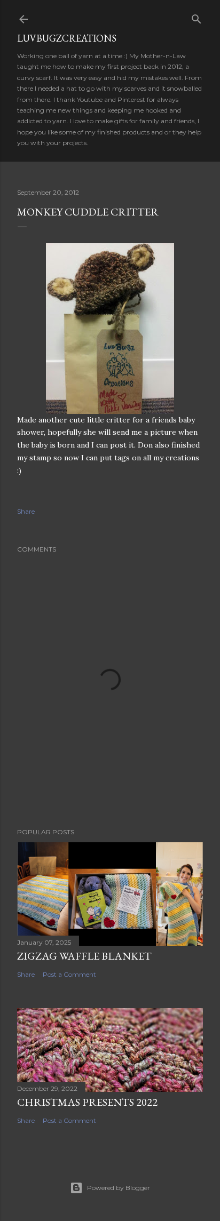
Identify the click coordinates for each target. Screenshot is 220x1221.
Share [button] (26, 511)
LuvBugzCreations (66, 38)
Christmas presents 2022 (87, 1102)
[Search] (196, 16)
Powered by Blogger (118, 1188)
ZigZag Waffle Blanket (84, 956)
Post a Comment (69, 974)
